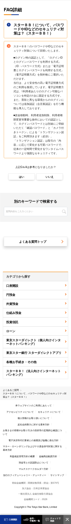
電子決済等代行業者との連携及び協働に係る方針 (34, 440)
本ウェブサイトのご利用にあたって (33, 405)
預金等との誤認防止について (33, 462)
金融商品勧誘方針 (48, 456)
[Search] (64, 211)
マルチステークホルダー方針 (33, 468)
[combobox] (35, 207)
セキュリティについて (49, 411)
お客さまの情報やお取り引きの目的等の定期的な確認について (32, 432)
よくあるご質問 (11, 389)
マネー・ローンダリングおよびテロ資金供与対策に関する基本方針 (32, 448)
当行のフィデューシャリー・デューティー (24, 475)
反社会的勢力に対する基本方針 (33, 424)
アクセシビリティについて (20, 411)
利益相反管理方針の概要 (22, 456)
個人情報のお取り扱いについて (33, 418)
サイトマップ (57, 475)
